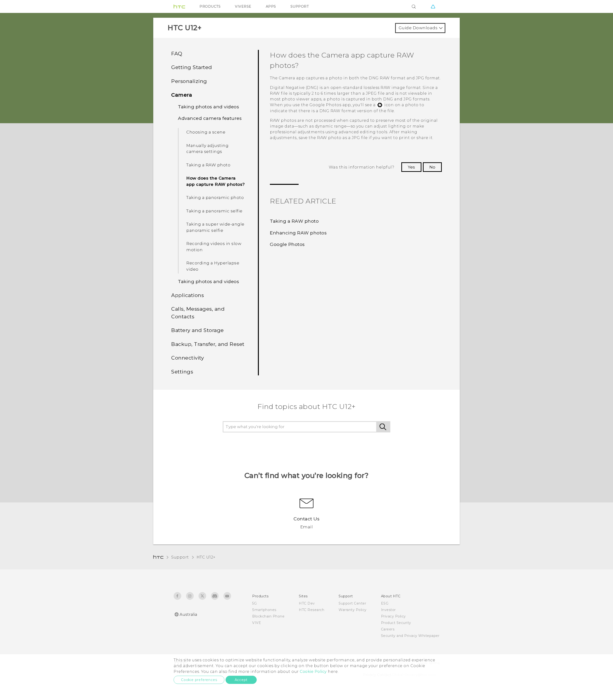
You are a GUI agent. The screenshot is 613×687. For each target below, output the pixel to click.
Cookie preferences (199, 680)
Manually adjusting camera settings (207, 148)
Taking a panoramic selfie (214, 211)
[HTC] (179, 6)
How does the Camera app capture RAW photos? (215, 181)
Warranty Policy (353, 610)
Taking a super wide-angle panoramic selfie (215, 227)
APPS (271, 6)
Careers (388, 629)
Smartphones (264, 610)
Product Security (396, 623)
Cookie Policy (313, 671)
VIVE (256, 623)
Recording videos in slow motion (213, 246)
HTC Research (311, 610)
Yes (411, 167)
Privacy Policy (393, 616)
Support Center (352, 603)
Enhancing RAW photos (298, 233)
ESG (385, 603)
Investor (388, 610)
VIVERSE (243, 6)
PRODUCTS (210, 6)
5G (254, 603)
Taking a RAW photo (208, 165)
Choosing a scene (205, 132)
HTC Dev (307, 603)
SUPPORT (299, 6)
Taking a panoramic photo (215, 197)
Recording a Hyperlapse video (212, 266)
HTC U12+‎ (206, 557)
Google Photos (287, 244)
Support (180, 557)
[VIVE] (433, 6)
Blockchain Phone (268, 616)
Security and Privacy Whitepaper (410, 636)
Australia (188, 614)
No (432, 167)
